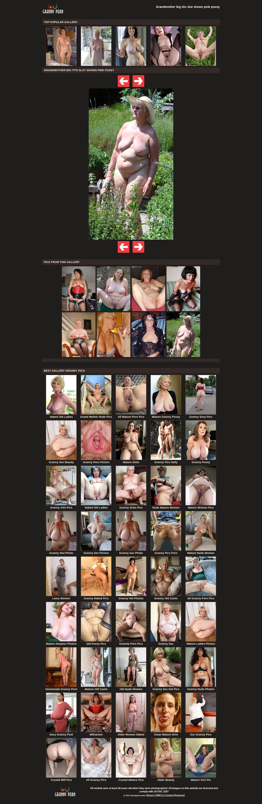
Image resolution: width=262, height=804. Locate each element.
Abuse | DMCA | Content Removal (165, 795)
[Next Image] (138, 87)
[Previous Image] (123, 87)
